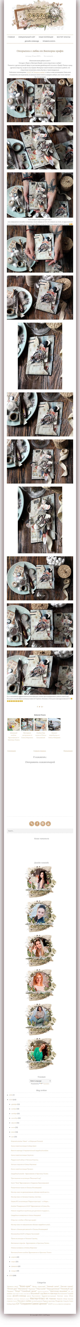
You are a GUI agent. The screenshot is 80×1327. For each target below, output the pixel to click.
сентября (14, 1118)
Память (15, 1301)
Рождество (59, 1301)
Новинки (52, 1298)
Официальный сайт (26, 37)
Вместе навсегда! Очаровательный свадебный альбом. (29, 1150)
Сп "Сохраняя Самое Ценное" (32, 1303)
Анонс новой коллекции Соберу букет (23, 1146)
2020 (11, 1095)
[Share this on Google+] (42, 707)
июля (13, 1127)
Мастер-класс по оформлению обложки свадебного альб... (31, 1224)
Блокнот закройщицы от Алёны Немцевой (54, 735)
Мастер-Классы (63, 37)
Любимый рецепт (24, 1298)
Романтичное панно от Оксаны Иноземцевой (26, 1187)
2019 (11, 1099)
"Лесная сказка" (66, 1286)
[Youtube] (48, 823)
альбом (9, 1293)
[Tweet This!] (39, 707)
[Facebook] (37, 823)
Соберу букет (11, 1304)
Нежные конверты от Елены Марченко (24, 1248)
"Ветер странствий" (39, 1286)
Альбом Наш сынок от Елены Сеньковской (40, 735)
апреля (14, 1257)
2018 (11, 1275)
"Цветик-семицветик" (43, 1291)
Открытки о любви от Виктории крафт (40, 50)
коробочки (16, 1298)
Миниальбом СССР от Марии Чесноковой (25, 1234)
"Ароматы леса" (12, 1286)
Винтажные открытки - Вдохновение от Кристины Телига (30, 1243)
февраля (14, 1266)
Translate (46, 1084)
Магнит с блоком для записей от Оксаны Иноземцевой (29, 1229)
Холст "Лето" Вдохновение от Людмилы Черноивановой (30, 1183)
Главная (11, 37)
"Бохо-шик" (25, 1286)
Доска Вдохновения (34, 1296)
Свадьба (66, 1301)
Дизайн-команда (19, 1296)
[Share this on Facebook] (37, 707)
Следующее (11, 751)
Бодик (17, 1293)
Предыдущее (68, 751)
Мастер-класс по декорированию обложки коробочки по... (30, 1192)
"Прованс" (10, 1291)
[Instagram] (42, 823)
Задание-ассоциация (49, 1296)
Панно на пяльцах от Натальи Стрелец (24, 1238)
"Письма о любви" (39, 72)
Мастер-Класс (37, 1298)
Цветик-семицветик (64, 1304)
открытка (9, 1301)
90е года (70, 1291)
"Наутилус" (32, 1289)
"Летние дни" (12, 1289)
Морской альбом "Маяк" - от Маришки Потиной (27, 1141)
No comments (48, 56)
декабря (14, 1104)
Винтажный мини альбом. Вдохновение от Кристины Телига (31, 1252)
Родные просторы (49, 1301)
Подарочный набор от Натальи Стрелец (24, 1160)
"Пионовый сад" (66, 1289)
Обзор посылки (68, 1299)
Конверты (10, 1299)
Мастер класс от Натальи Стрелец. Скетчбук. (26, 1197)
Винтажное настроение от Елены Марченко (27, 735)
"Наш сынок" (41, 1289)
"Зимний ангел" (52, 1286)
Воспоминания (62, 1293)
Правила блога (49, 41)
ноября (14, 1109)
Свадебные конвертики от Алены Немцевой (26, 1215)
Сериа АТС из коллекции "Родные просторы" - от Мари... (30, 1201)
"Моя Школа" (23, 1289)
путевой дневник (37, 1301)
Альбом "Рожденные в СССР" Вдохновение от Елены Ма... (30, 1206)
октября (14, 1113)
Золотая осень (62, 1296)
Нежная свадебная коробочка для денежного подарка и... (30, 1211)
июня (13, 1132)
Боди (14, 1293)
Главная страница (40, 751)
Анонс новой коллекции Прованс (22, 1169)
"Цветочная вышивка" (58, 1291)
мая (12, 1137)
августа (14, 1123)
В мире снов (22, 1293)
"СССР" (29, 72)
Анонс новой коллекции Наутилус (22, 1155)
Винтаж (28, 1293)
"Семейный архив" (29, 1291)
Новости (59, 1299)
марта (13, 1261)
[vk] (31, 823)
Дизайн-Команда (32, 41)
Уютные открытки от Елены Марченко (23, 1164)
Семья (71, 1301)
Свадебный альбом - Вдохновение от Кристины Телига (29, 1174)
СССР (50, 1304)
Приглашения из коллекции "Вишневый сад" (26, 1178)
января (14, 1271)
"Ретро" (17, 1291)
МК (47, 1298)
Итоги (71, 1296)
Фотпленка (55, 1304)
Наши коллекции (46, 37)
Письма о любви (24, 1301)
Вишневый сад (37, 1293)
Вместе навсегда (50, 1293)
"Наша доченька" (53, 1289)
